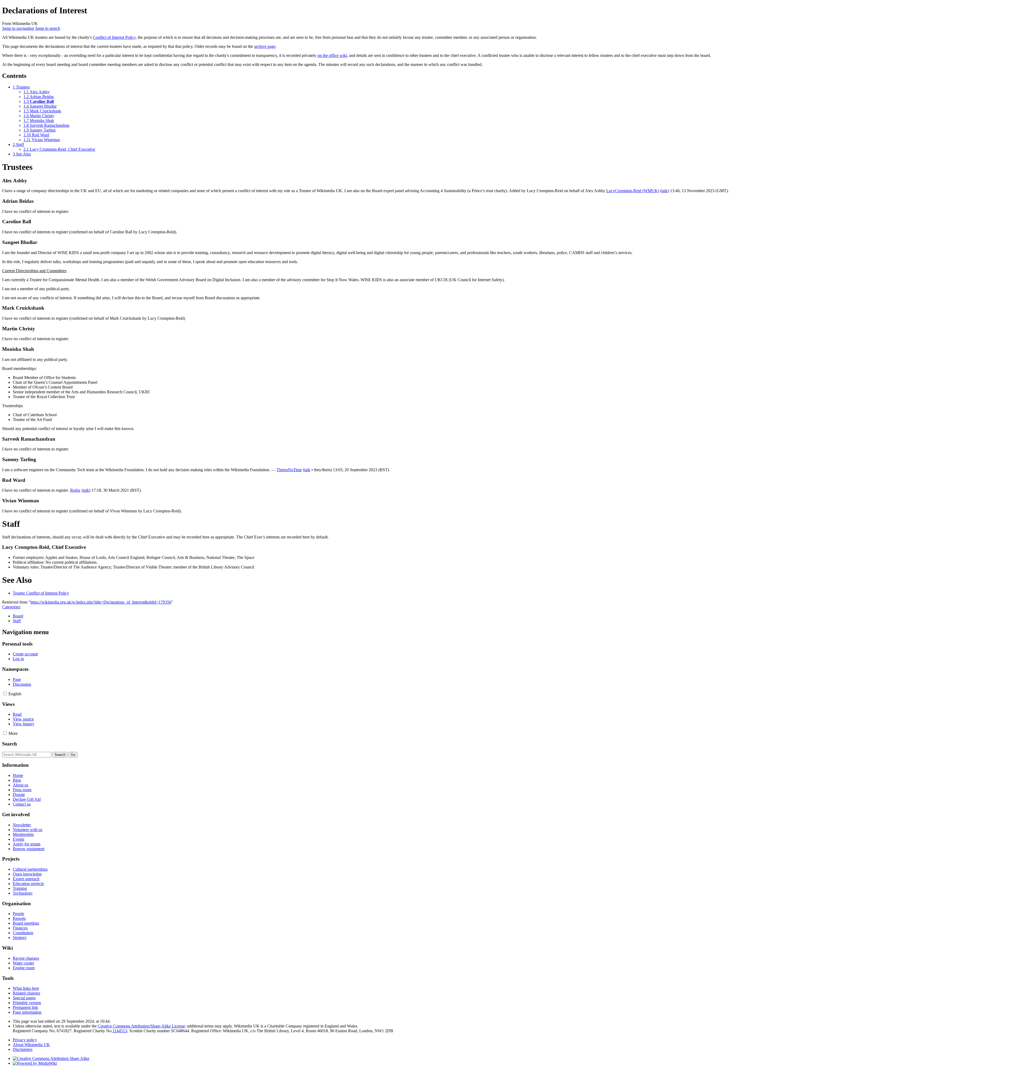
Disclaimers (22, 1049)
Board (18, 616)
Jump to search (47, 28)
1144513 (119, 1031)
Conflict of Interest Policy (114, 37)
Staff (17, 620)
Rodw (75, 490)
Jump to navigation (18, 28)
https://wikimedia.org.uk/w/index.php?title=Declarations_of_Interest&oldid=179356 (100, 602)
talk (665, 190)
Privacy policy (25, 1040)
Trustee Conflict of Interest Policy (41, 593)
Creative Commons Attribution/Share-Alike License (141, 1026)
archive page (264, 46)
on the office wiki (332, 55)
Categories (11, 607)
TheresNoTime (289, 469)
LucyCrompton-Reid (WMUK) (632, 190)
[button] (5, 693)
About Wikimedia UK (31, 1044)
